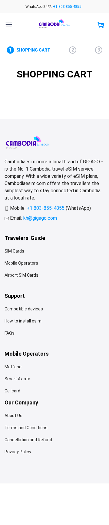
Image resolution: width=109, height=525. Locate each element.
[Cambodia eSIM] (54, 23)
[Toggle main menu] (9, 24)
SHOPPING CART (33, 50)
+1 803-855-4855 (67, 7)
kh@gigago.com (40, 218)
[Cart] (100, 25)
